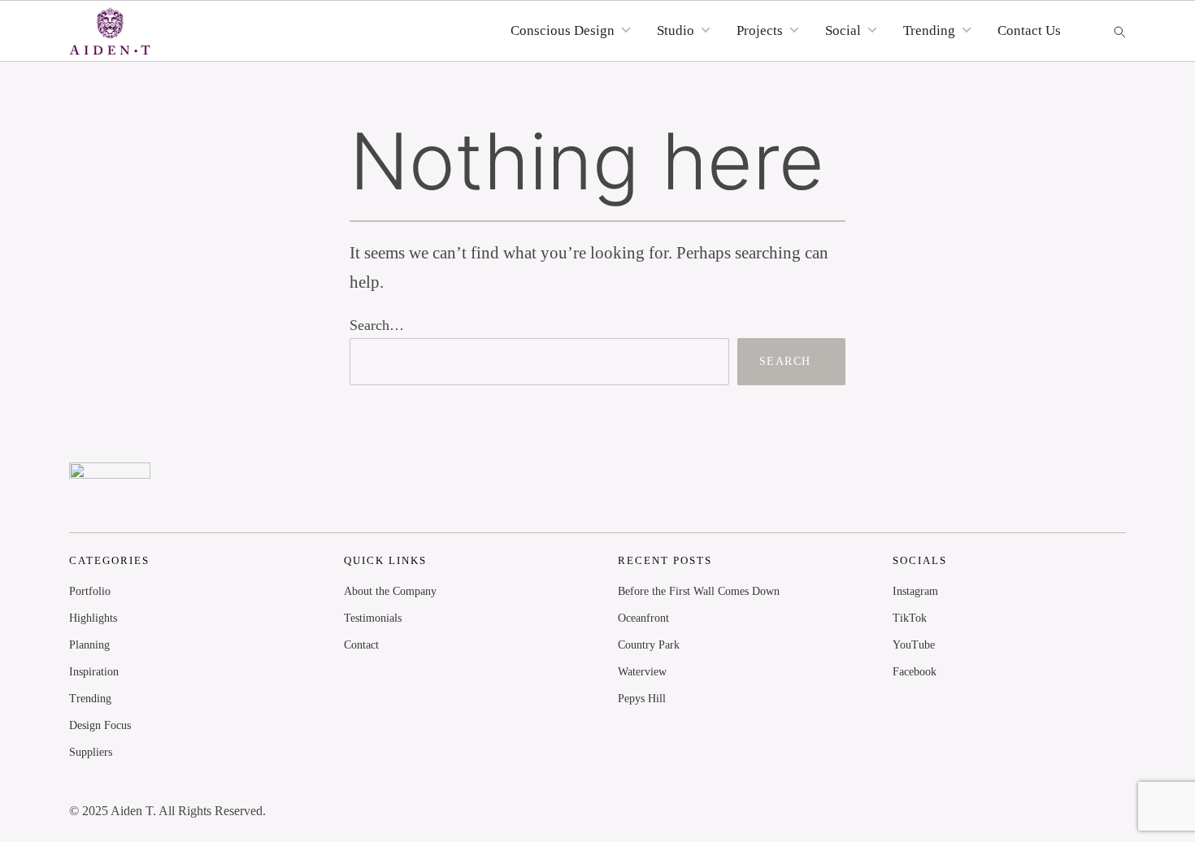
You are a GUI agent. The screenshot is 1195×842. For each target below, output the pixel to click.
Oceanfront (643, 618)
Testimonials (373, 618)
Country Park (649, 645)
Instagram (915, 591)
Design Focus (100, 725)
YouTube (914, 645)
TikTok (910, 618)
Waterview (642, 672)
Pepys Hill (642, 698)
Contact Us (1029, 30)
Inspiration (94, 672)
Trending (90, 698)
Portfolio (90, 591)
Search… (377, 325)
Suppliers (90, 752)
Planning (89, 645)
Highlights (93, 618)
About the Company (390, 591)
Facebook (914, 672)
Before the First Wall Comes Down (699, 591)
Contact (361, 645)
